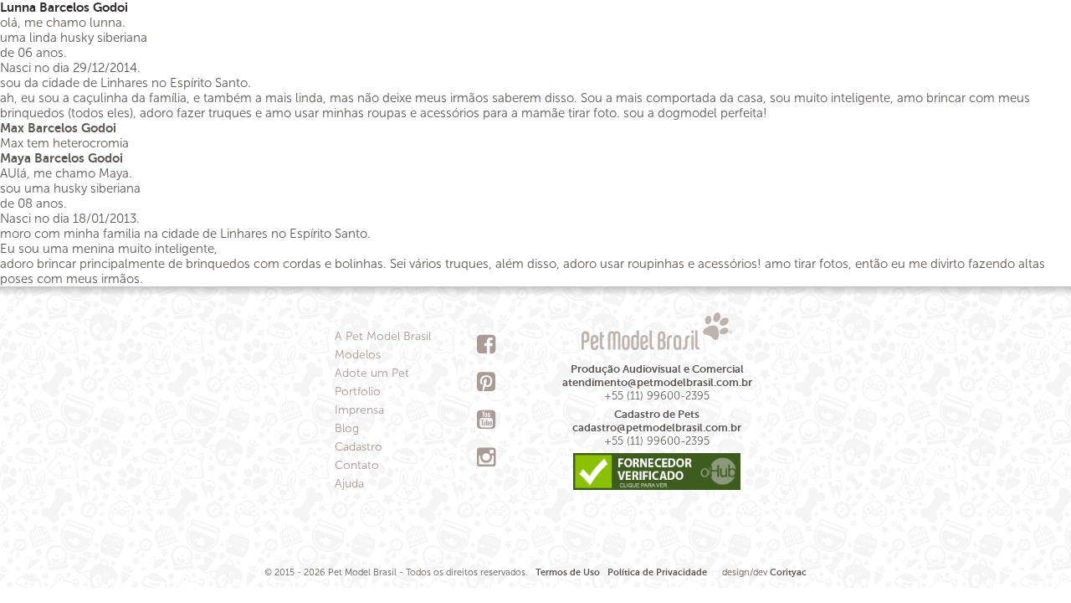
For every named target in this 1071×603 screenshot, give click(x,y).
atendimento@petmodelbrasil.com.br (657, 382)
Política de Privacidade (657, 572)
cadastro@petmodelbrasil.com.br (656, 427)
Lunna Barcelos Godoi (64, 7)
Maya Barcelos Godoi (61, 158)
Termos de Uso (568, 572)
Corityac (788, 572)
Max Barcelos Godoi (58, 128)
